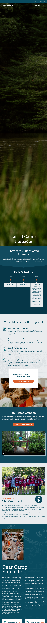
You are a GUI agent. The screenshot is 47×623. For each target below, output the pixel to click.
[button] (44, 5)
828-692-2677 (35, 1)
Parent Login (42, 1)
